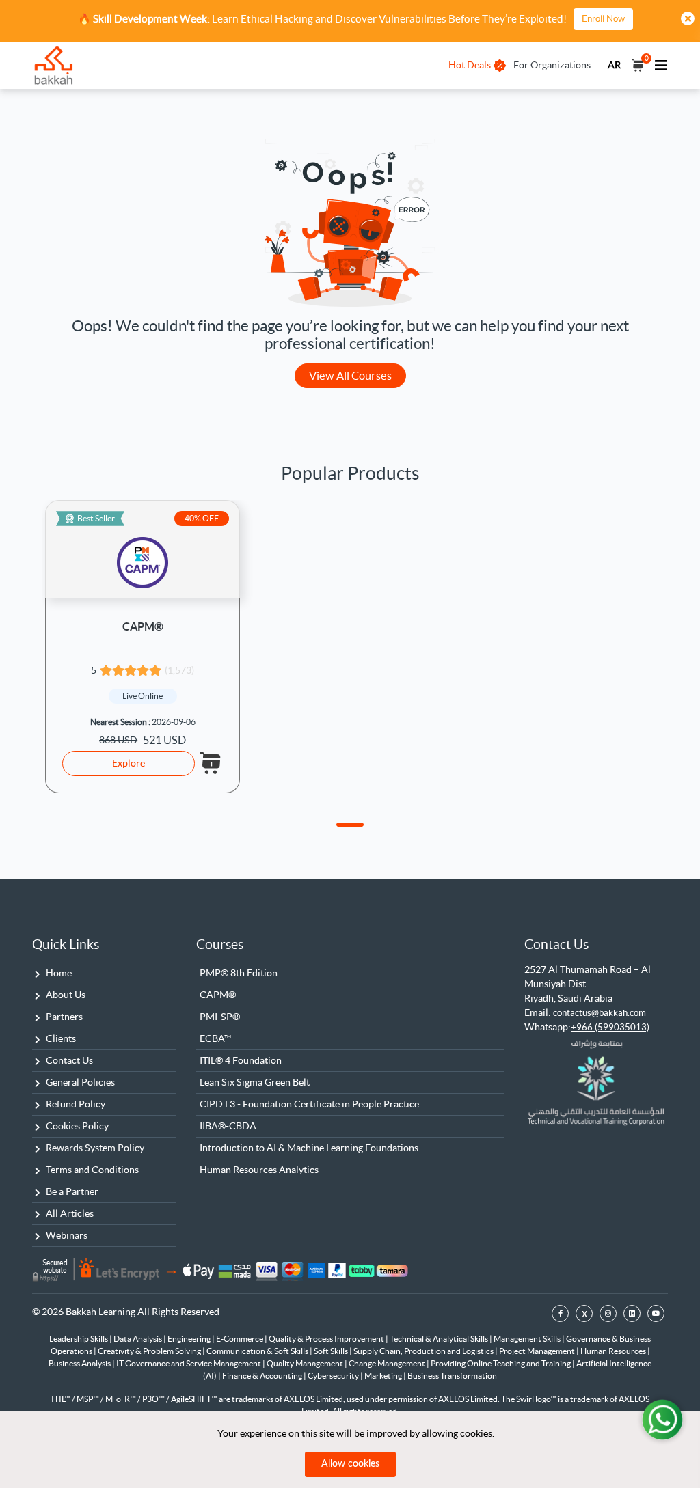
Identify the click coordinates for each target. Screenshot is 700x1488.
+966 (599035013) (610, 1027)
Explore (128, 763)
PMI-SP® (220, 1016)
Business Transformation (452, 1375)
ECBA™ (215, 1038)
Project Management (537, 1351)
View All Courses (350, 376)
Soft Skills (331, 1351)
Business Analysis (80, 1363)
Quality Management (306, 1363)
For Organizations (552, 64)
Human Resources (613, 1351)
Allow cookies (350, 1464)
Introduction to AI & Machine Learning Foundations (309, 1147)
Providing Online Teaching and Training (501, 1363)
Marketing (383, 1375)
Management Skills (528, 1338)
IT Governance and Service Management (189, 1363)
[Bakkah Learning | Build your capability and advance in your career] (53, 65)
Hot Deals (469, 64)
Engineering (189, 1338)
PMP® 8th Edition (239, 972)
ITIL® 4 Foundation (241, 1060)
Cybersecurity (334, 1375)
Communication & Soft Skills (258, 1351)
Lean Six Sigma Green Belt (255, 1082)
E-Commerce (240, 1338)
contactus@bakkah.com (599, 1013)
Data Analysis (138, 1338)
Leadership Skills (79, 1338)
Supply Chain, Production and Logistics (424, 1351)
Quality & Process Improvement (327, 1338)
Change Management (388, 1363)
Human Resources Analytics (259, 1169)
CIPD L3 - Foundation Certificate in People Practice (309, 1104)
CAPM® (142, 626)
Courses (219, 944)
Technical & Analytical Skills (439, 1338)
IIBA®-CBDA (228, 1125)
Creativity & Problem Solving (150, 1351)
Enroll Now (603, 19)
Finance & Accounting (263, 1375)
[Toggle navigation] (661, 65)
